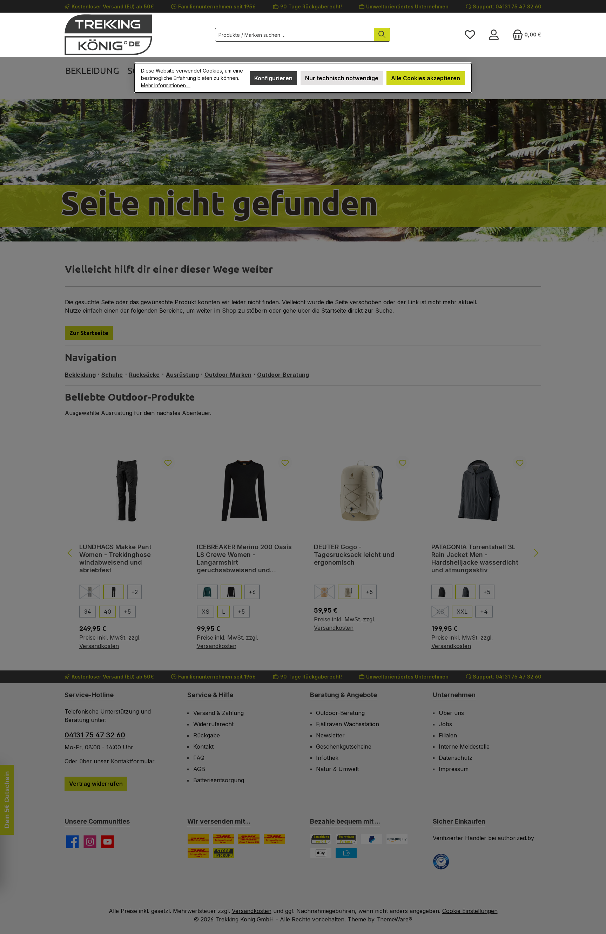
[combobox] (294, 35)
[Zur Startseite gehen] (108, 34)
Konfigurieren (273, 78)
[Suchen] (382, 35)
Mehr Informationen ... (165, 85)
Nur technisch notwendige (341, 78)
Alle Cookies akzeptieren (425, 78)
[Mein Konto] (494, 35)
